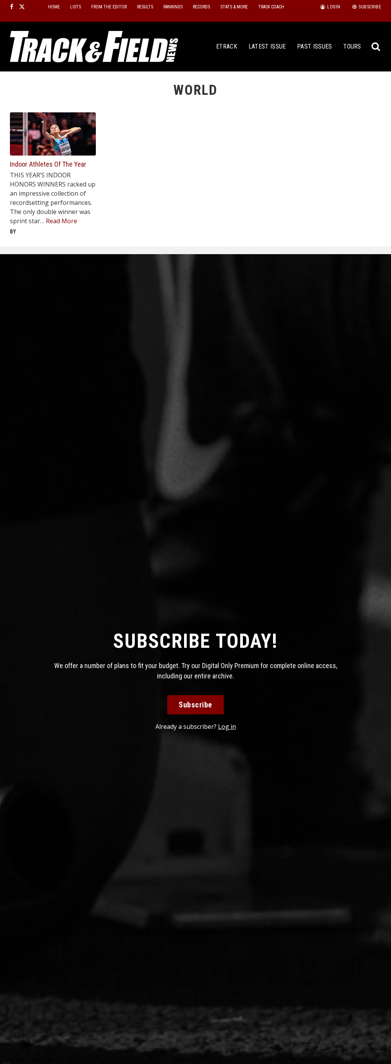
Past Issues (314, 46)
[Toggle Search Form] (376, 46)
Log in (227, 726)
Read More (61, 221)
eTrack (226, 46)
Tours (352, 46)
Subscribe (195, 704)
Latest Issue (267, 46)
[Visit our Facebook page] (11, 7)
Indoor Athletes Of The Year (48, 164)
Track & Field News (94, 46)
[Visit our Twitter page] (22, 7)
